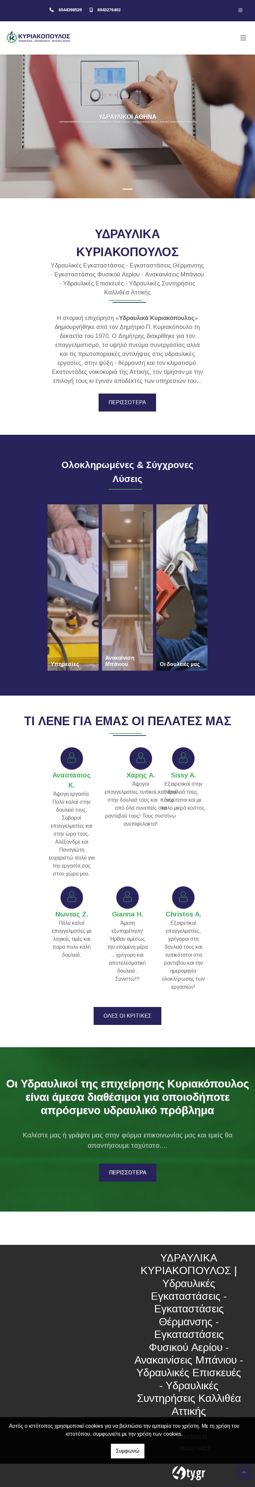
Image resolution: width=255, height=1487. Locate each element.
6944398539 (70, 9)
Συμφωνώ (127, 1451)
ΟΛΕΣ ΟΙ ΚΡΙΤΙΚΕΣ (127, 1016)
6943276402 (109, 9)
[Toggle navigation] (243, 38)
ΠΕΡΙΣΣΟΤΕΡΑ (127, 402)
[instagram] (240, 10)
